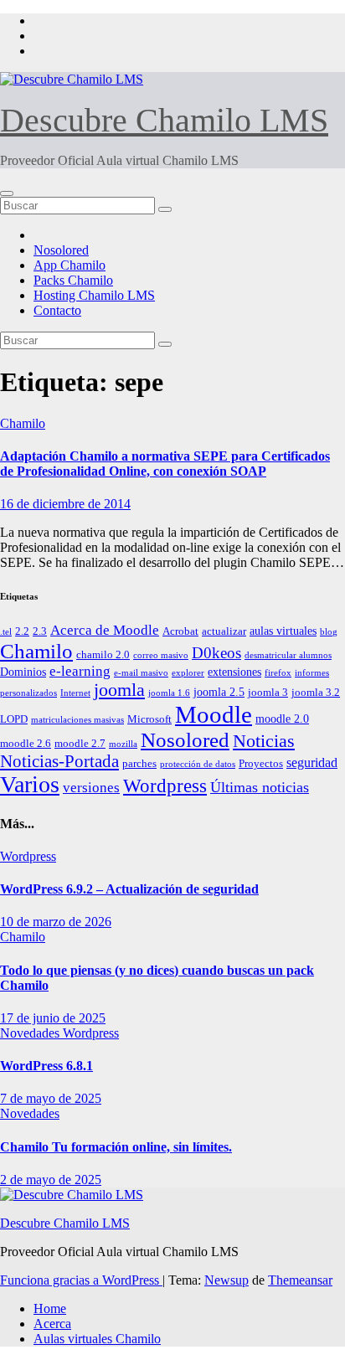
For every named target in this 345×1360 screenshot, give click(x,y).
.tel (6, 631)
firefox (278, 672)
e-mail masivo (141, 672)
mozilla (123, 744)
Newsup (226, 1280)
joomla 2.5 (219, 691)
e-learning (80, 671)
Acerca (52, 1323)
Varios (29, 784)
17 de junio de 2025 (53, 1018)
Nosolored (61, 250)
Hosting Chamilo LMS (94, 295)
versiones (91, 788)
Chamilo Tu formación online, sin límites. (116, 1147)
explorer (188, 672)
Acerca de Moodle (104, 630)
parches (139, 764)
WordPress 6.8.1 (46, 1066)
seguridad (311, 762)
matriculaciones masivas (77, 719)
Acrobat (180, 631)
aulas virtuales (283, 630)
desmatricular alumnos (288, 655)
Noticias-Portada (59, 761)
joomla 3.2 (315, 692)
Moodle (213, 714)
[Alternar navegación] (6, 193)
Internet (75, 693)
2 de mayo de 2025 (50, 1179)
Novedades (31, 1033)
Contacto (57, 310)
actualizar (224, 631)
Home (49, 1308)
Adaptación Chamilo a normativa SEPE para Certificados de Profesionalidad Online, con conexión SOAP (165, 463)
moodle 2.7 (80, 744)
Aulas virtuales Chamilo (97, 1339)
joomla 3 (268, 692)
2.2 (22, 631)
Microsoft (149, 719)
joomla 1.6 (169, 693)
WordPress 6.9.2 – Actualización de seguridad (129, 889)
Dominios (23, 671)
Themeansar (300, 1280)
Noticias (264, 740)
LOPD (14, 719)
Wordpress (165, 785)
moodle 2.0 (282, 718)
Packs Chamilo (73, 280)
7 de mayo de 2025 (50, 1098)
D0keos (216, 653)
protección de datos (197, 764)
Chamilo (22, 423)
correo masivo (160, 655)
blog (328, 631)
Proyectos (261, 764)
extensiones (234, 671)
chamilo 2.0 (103, 655)
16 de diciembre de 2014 (65, 504)
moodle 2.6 (25, 744)
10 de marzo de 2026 (55, 921)
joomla (119, 690)
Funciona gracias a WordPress (81, 1280)
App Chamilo (69, 265)
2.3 (40, 631)
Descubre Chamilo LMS (164, 120)
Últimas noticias (259, 787)
